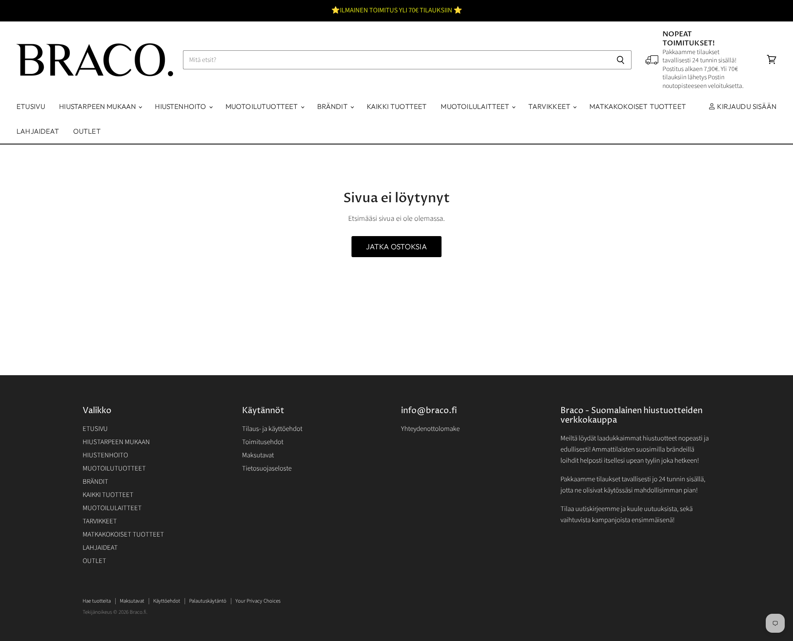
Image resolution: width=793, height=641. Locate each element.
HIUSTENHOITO (181, 106)
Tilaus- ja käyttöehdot (272, 429)
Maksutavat (258, 455)
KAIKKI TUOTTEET (397, 106)
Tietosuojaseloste (267, 468)
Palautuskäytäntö (207, 601)
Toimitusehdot (262, 442)
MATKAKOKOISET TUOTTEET (637, 106)
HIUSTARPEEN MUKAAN (98, 106)
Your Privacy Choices (257, 601)
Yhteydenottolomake (430, 429)
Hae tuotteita (97, 601)
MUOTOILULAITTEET (476, 106)
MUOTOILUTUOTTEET (263, 106)
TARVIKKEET (550, 106)
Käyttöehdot (166, 601)
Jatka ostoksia (396, 246)
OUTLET (87, 131)
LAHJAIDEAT (38, 131)
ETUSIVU (31, 106)
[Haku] (621, 59)
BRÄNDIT (333, 106)
